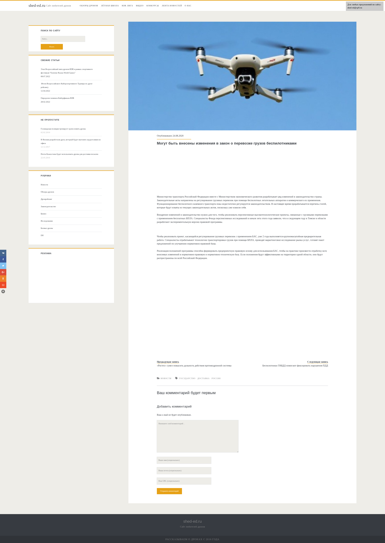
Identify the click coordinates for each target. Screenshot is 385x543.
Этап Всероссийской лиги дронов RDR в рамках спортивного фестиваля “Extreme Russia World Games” (67, 71)
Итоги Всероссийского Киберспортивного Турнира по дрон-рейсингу (67, 85)
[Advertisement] (242, 170)
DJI (42, 235)
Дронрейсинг (46, 199)
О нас (188, 6)
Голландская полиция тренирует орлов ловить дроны (63, 129)
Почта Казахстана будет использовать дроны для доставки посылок (69, 154)
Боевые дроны (47, 228)
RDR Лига (127, 6)
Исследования (47, 221)
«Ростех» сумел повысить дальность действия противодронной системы (194, 365)
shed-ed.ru (37, 5)
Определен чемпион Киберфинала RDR (57, 98)
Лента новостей (172, 6)
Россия (216, 378)
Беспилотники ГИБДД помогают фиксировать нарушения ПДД (295, 365)
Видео (140, 6)
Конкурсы (152, 6)
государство (187, 378)
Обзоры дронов (89, 6)
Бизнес (43, 214)
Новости (166, 378)
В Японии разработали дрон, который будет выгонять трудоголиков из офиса (71, 141)
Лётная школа (110, 6)
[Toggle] (3, 291)
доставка (203, 378)
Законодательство (48, 206)
